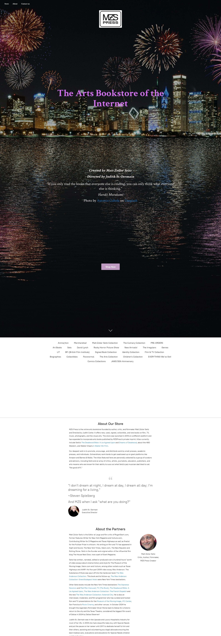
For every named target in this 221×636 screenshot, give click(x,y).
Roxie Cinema (88, 604)
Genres (165, 347)
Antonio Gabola (108, 200)
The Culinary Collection (134, 343)
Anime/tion (63, 343)
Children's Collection (133, 356)
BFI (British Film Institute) (77, 352)
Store (7, 4)
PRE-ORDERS (157, 343)
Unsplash (131, 200)
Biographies (55, 356)
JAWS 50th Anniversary (122, 361)
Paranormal (88, 356)
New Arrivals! (131, 347)
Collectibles (72, 356)
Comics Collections (97, 361)
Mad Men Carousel (88, 588)
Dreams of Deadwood (128, 442)
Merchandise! (80, 343)
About (15, 4)
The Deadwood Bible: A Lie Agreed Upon (98, 442)
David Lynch (82, 347)
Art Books (57, 347)
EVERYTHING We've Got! (159, 356)
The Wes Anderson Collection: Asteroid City (94, 595)
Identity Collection (130, 352)
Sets (69, 347)
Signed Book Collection (106, 352)
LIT (58, 352)
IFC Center (126, 601)
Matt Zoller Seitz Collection (105, 343)
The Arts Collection (109, 356)
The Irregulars (149, 347)
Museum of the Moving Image (109, 601)
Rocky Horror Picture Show (106, 347)
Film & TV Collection (154, 352)
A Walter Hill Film (100, 446)
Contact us (25, 4)
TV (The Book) (103, 588)
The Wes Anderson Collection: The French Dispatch (105, 591)
